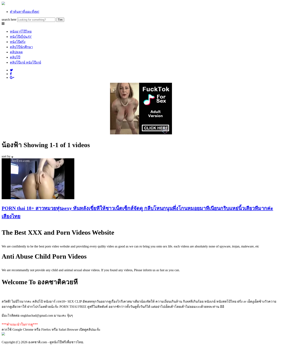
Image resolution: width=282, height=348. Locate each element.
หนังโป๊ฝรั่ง (17, 42)
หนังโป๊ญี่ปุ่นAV (21, 36)
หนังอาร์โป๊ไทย (21, 31)
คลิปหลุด (16, 52)
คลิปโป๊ (15, 57)
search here (9, 19)
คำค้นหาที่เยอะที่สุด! (24, 11)
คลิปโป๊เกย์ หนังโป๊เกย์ (25, 62)
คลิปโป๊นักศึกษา (21, 47)
